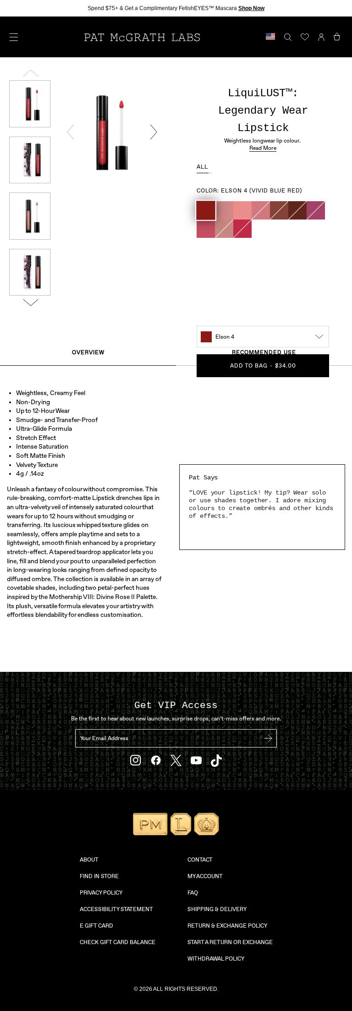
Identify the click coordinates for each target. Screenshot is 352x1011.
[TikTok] (216, 760)
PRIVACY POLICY (101, 893)
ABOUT (89, 860)
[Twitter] (176, 760)
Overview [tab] (88, 352)
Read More (262, 148)
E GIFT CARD (96, 926)
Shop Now (251, 8)
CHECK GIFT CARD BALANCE (117, 942)
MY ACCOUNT (205, 876)
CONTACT (200, 860)
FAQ (192, 893)
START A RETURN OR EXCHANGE (230, 942)
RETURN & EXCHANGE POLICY (227, 926)
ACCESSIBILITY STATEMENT (116, 909)
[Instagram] (135, 760)
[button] (206, 210)
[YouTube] (196, 760)
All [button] (203, 167)
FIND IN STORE (99, 876)
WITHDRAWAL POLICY (215, 959)
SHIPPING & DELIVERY (217, 909)
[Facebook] (155, 760)
